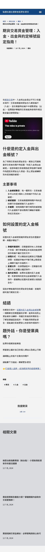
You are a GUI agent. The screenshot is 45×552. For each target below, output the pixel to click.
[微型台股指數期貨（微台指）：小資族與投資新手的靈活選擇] (22, 448)
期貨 (29, 48)
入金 (15, 384)
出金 (25, 384)
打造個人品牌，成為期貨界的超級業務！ (23, 368)
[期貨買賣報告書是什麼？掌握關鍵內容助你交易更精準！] (22, 484)
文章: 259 (22, 412)
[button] (40, 12)
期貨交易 (9, 99)
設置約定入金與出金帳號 (28, 309)
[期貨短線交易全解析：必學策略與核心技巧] (22, 521)
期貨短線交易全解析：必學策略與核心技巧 (22, 533)
